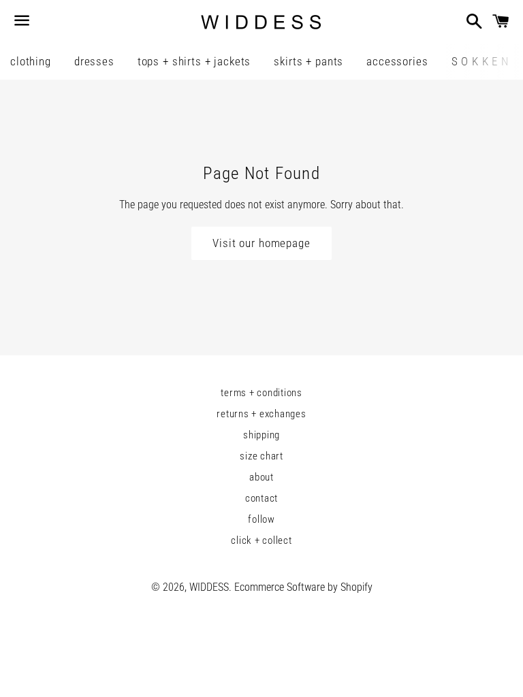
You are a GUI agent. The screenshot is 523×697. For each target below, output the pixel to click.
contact (261, 498)
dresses (94, 61)
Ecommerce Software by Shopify (303, 587)
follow (261, 519)
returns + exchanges (261, 414)
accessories (397, 61)
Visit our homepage (261, 243)
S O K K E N (480, 61)
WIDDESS (209, 587)
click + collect (261, 540)
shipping (261, 435)
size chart (261, 456)
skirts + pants (308, 61)
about (261, 477)
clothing (30, 61)
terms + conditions (261, 393)
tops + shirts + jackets (194, 61)
